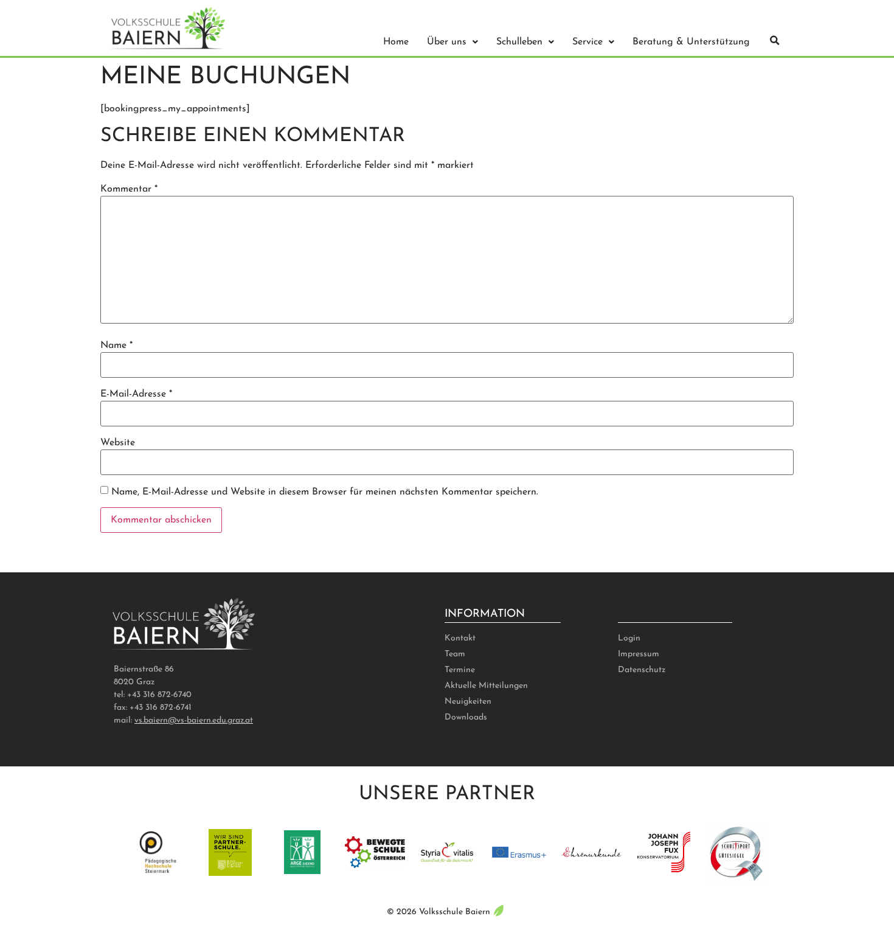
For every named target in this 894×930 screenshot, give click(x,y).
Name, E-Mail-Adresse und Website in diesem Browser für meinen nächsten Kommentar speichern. (324, 492)
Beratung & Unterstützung (691, 42)
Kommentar (129, 189)
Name (116, 345)
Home (396, 42)
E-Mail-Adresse (136, 394)
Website (117, 443)
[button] (775, 41)
